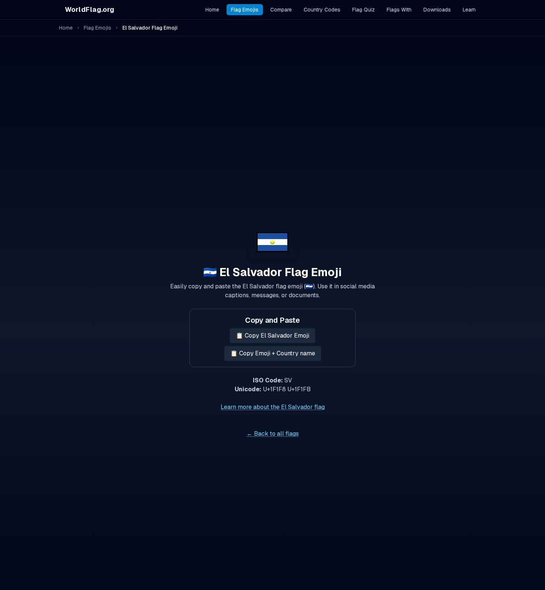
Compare (281, 9)
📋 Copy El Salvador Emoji (272, 335)
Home (212, 9)
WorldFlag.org (90, 9)
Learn (469, 9)
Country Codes (322, 9)
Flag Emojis (244, 9)
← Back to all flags (273, 434)
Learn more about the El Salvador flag (273, 407)
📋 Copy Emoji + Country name (272, 353)
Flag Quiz (363, 9)
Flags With (399, 9)
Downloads (437, 9)
